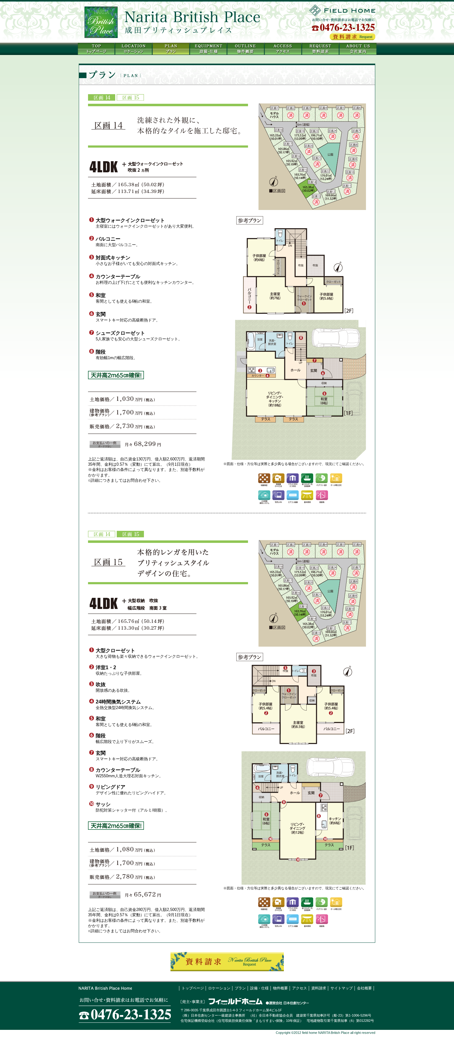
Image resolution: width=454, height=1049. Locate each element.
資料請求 (318, 988)
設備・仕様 (259, 988)
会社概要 (364, 988)
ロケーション (219, 988)
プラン (240, 988)
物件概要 (280, 988)
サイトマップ (341, 988)
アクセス (299, 988)
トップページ (193, 988)
